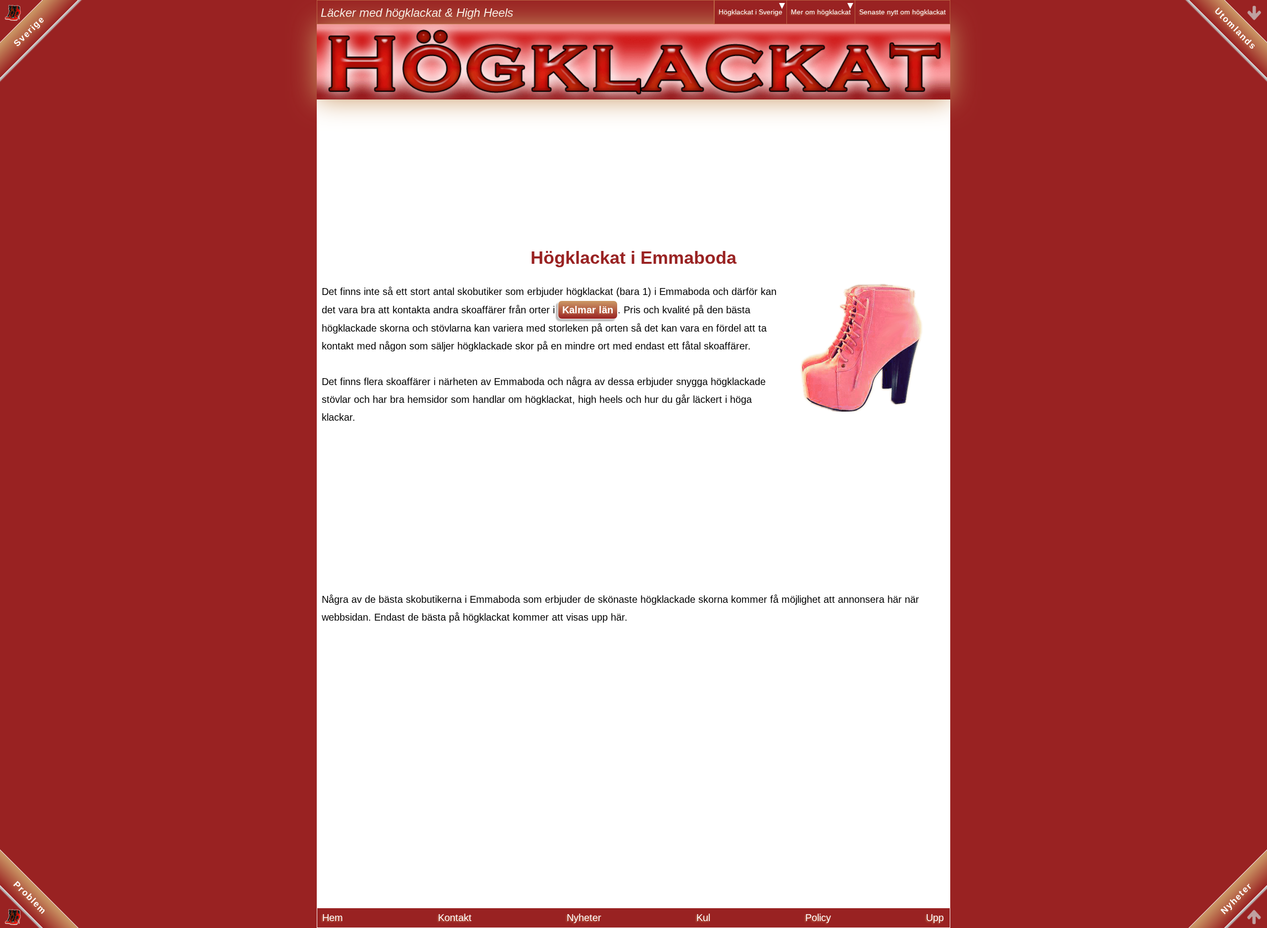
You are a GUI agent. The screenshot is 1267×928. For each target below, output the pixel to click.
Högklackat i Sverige (750, 12)
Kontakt (455, 917)
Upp (935, 917)
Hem (332, 917)
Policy (818, 917)
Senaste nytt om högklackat (902, 12)
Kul (703, 917)
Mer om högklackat (821, 12)
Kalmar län (587, 309)
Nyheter (584, 917)
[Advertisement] (633, 168)
